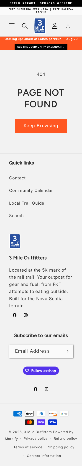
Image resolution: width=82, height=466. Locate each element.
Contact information (44, 456)
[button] (11, 25)
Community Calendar (31, 190)
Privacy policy (36, 438)
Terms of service (27, 447)
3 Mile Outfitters (38, 432)
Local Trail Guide (26, 203)
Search (16, 215)
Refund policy (65, 438)
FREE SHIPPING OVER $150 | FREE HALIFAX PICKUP (41, 11)
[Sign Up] (66, 351)
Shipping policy (61, 447)
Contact (17, 177)
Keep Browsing (41, 125)
